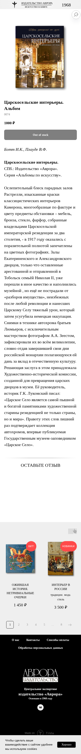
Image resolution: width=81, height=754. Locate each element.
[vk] (40, 709)
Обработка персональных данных (40, 647)
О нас (15, 640)
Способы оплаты (58, 640)
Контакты (33, 640)
